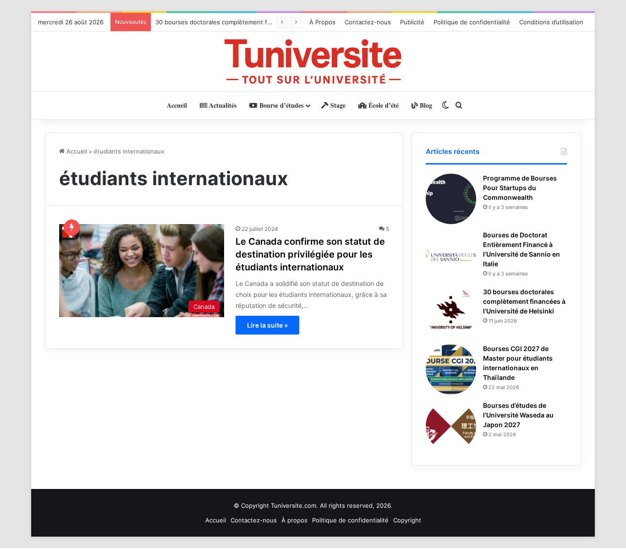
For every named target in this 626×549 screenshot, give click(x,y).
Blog (425, 105)
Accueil (177, 105)
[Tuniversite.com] (313, 61)
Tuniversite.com (293, 505)
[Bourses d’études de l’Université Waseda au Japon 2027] (451, 426)
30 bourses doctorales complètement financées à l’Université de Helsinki (260, 22)
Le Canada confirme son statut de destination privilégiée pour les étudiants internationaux (310, 254)
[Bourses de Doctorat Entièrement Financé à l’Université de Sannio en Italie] (451, 256)
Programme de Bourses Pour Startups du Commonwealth (520, 187)
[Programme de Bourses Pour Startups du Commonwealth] (451, 199)
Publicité (412, 22)
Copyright (407, 520)
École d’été (383, 105)
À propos (294, 520)
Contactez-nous (368, 22)
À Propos (322, 22)
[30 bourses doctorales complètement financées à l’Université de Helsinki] (451, 312)
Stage (337, 105)
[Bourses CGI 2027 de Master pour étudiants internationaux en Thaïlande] (451, 369)
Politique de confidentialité (472, 22)
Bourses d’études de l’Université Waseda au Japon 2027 (518, 414)
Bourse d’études (280, 105)
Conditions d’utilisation (551, 22)
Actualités (221, 105)
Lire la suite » (267, 325)
